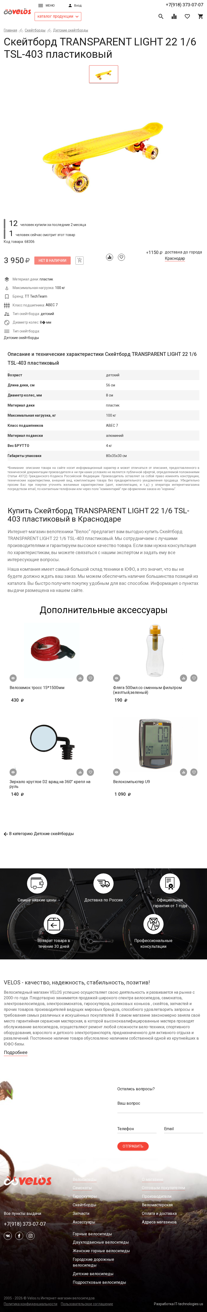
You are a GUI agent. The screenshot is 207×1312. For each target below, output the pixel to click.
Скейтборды (35, 30)
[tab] (103, 74)
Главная (10, 30)
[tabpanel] (103, 150)
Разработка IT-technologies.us (178, 1304)
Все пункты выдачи (22, 1213)
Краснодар (175, 258)
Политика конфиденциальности (30, 1304)
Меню (50, 5)
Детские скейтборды (70, 30)
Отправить (133, 1146)
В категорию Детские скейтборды (41, 833)
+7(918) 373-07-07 (184, 4)
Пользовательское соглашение (87, 1304)
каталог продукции (55, 16)
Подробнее (16, 1052)
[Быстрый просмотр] (13, 678)
